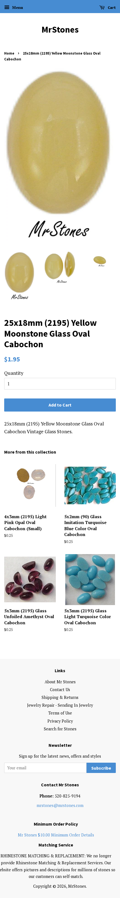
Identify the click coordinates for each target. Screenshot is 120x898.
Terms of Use (60, 713)
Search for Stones (60, 728)
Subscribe (101, 768)
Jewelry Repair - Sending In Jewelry (60, 705)
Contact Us (60, 689)
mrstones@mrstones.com (60, 805)
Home (9, 53)
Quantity (13, 373)
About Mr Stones (60, 681)
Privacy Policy (60, 721)
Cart (111, 7)
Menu (17, 7)
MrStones (60, 29)
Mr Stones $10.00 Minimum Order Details (56, 835)
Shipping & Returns (60, 697)
